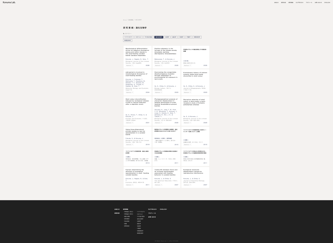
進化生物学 (159, 37)
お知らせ (276, 2)
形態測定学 (197, 37)
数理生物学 (127, 40)
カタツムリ (138, 37)
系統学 (181, 37)
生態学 (167, 37)
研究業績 (291, 2)
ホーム (125, 20)
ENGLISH (327, 2)
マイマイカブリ (128, 37)
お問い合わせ (318, 2)
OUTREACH (299, 2)
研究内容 (283, 2)
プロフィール (309, 2)
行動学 (188, 37)
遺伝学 (174, 37)
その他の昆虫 (148, 37)
